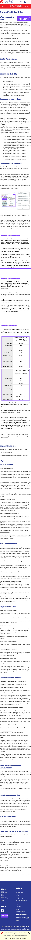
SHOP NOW (3, 889)
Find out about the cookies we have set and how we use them (15, 938)
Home (2, 888)
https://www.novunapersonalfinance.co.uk (9, 38)
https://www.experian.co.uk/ (11, 522)
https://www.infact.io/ (4, 532)
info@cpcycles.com (19, 644)
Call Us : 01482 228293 (15, 5)
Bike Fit (2, 894)
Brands (2, 891)
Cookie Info (3, 902)
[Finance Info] (4, 917)
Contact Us (18, 732)
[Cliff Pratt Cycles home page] (7, 2)
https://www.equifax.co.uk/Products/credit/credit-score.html (14, 525)
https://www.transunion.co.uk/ (14, 528)
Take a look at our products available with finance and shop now (14, 455)
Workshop (3, 895)
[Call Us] (17, 1)
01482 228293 (19, 906)
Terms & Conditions (11, 684)
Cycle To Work (4, 897)
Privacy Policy (12, 811)
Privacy (2, 900)
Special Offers (4, 892)
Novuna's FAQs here (17, 821)
